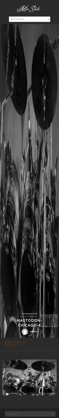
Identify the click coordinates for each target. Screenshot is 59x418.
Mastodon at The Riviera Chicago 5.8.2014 (15, 344)
